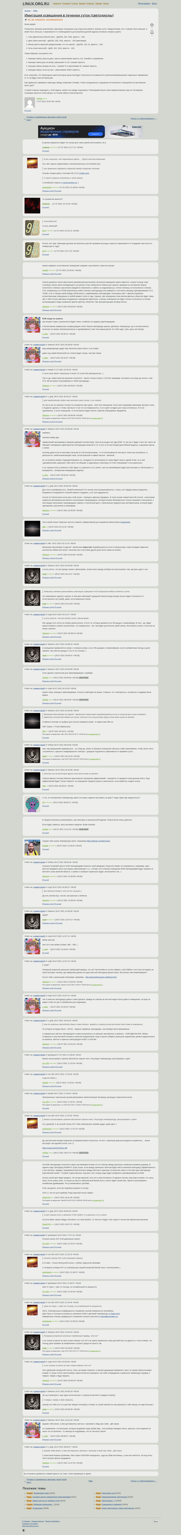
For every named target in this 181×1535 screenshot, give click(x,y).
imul (44, 231)
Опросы (90, 3)
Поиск (106, 3)
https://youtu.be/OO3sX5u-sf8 (54, 1148)
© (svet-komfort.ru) (69, 183)
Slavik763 (46, 1197)
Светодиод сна (108, 1493)
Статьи (74, 3)
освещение (40, 20)
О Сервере (26, 1521)
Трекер (98, 3)
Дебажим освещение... (43, 1504)
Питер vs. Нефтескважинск (142, 119)
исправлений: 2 (96, 418)
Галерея (66, 3)
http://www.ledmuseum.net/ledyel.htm (101, 977)
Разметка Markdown (52, 1521)
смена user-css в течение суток (45, 1501)
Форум (82, 3)
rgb (32, 20)
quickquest (46, 187)
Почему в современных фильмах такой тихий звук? (46, 118)
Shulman (46, 204)
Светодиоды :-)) (109, 1501)
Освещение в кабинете (112, 1504)
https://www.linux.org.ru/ (30, 1526)
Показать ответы (49, 422)
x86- (44, 527)
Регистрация (144, 3)
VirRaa (39, 99)
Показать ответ (48, 191)
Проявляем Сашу (41, 1493)
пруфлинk (125, 522)
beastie (45, 846)
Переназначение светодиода (114, 1497)
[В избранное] (152, 25)
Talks (35, 11)
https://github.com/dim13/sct (98, 841)
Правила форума (37, 1521)
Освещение (37, 1508)
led (29, 20)
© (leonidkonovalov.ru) (108, 1316)
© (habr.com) (83, 173)
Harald (45, 270)
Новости (57, 3)
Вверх (156, 1521)
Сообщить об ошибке (30, 1524)
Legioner (46, 147)
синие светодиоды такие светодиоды (118, 1508)
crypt (44, 574)
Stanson (45, 307)
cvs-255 (45, 1063)
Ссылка (28, 110)
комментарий (39, 345)
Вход (154, 3)
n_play (45, 334)
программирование (54, 20)
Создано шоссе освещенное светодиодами (51, 1497)
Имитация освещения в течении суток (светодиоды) (69, 15)
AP (43, 802)
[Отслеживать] (152, 32)
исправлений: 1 (94, 734)
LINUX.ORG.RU (36, 3)
